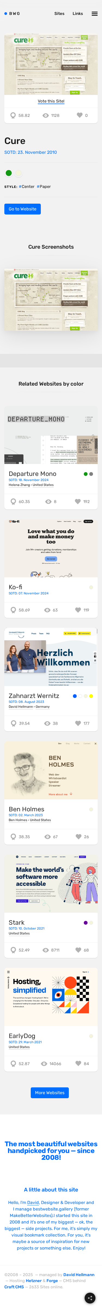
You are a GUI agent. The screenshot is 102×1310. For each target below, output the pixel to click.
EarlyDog (22, 1036)
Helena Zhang (19, 485)
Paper (45, 186)
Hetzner (34, 1280)
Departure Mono (32, 474)
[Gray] (91, 474)
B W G (14, 13)
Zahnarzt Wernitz (34, 696)
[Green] (8, 173)
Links (78, 13)
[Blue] (75, 696)
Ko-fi (15, 587)
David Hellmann (21, 707)
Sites (59, 13)
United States (43, 485)
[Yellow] (91, 696)
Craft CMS (14, 1287)
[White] (80, 696)
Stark (16, 922)
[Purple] (86, 923)
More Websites (49, 1092)
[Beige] (18, 173)
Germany (43, 707)
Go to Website (22, 209)
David (33, 1202)
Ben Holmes (26, 809)
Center (28, 186)
